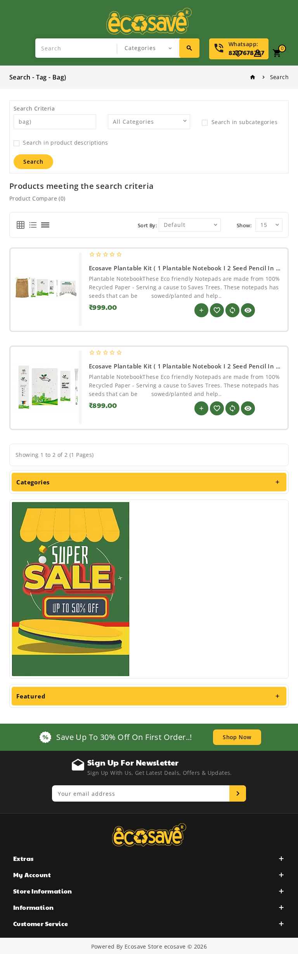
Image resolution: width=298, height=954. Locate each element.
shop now (237, 737)
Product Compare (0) (37, 198)
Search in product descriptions (64, 142)
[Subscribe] (237, 793)
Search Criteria (34, 108)
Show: (244, 225)
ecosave (175, 946)
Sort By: (147, 225)
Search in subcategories (243, 122)
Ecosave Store (143, 946)
